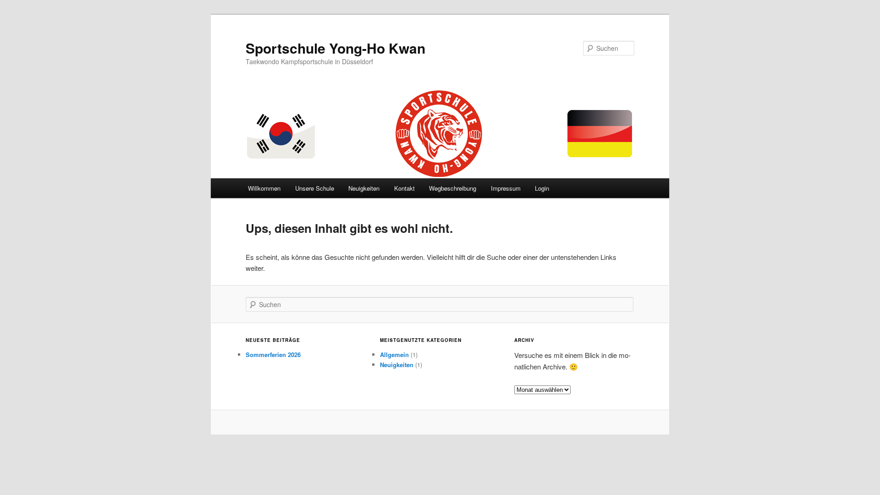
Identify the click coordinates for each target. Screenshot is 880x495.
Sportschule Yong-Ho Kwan (335, 48)
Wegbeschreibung (452, 188)
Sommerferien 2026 (273, 354)
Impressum (506, 188)
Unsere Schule (314, 188)
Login (542, 188)
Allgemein (394, 354)
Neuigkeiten (364, 188)
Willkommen (264, 188)
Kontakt (404, 188)
